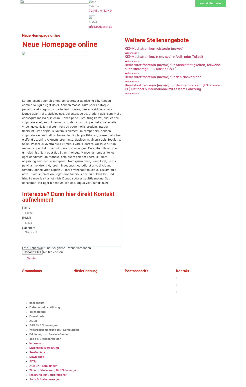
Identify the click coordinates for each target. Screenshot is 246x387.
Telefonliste (37, 312)
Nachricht (28, 227)
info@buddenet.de (100, 26)
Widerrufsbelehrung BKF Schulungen (54, 330)
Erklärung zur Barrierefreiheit (49, 334)
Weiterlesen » (132, 52)
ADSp (33, 321)
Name (26, 207)
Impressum (36, 303)
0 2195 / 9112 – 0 (100, 10)
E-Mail (26, 217)
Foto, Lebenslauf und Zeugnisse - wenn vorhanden (56, 247)
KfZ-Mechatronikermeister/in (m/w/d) (154, 48)
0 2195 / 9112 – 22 (189, 285)
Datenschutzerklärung (44, 307)
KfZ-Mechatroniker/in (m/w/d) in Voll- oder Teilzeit (164, 56)
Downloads (36, 316)
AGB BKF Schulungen (43, 325)
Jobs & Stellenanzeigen (45, 339)
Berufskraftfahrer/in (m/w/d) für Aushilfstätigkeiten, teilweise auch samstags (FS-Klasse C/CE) (173, 67)
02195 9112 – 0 (187, 278)
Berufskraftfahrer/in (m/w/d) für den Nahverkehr (163, 77)
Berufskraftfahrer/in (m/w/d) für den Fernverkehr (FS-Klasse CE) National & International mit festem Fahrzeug (172, 87)
